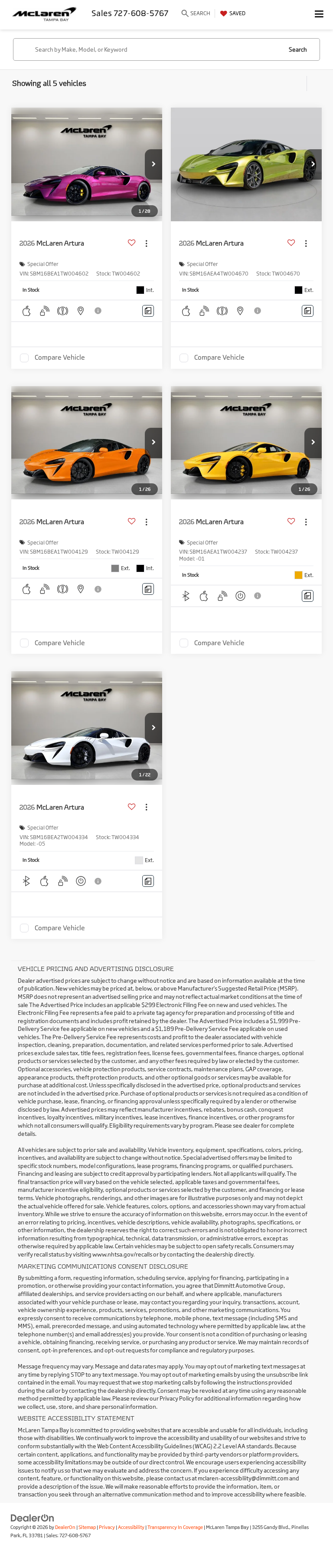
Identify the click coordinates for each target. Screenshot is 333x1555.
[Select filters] (298, 83)
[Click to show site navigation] (319, 15)
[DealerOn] (32, 1517)
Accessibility (131, 1527)
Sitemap (87, 1527)
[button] (153, 164)
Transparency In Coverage (175, 1527)
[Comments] (148, 311)
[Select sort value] (314, 83)
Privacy (107, 1527)
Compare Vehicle (60, 358)
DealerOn (65, 1527)
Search (298, 49)
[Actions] (146, 243)
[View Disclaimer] (98, 311)
